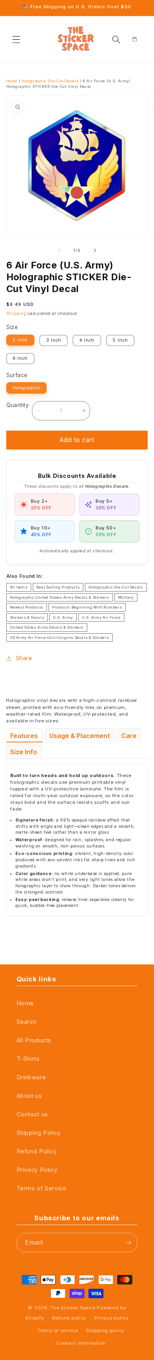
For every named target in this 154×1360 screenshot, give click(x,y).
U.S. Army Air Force (101, 617)
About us (29, 1095)
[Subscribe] (128, 1242)
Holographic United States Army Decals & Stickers (59, 597)
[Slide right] (94, 250)
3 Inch (53, 340)
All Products (34, 1040)
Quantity (17, 405)
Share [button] (24, 658)
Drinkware (31, 1077)
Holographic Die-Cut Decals (50, 81)
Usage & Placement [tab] (79, 736)
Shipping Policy (39, 1132)
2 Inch (20, 339)
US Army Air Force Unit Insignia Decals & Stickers (59, 637)
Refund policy (69, 1318)
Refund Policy (37, 1151)
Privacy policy (111, 1318)
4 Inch (86, 340)
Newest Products (26, 607)
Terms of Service (42, 1188)
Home (12, 81)
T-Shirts (28, 1058)
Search (27, 1021)
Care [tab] (129, 736)
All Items (19, 587)
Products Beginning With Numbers (87, 607)
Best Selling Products (58, 587)
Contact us (32, 1114)
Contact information (81, 1343)
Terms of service (58, 1330)
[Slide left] (59, 250)
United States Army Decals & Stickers (47, 627)
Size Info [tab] (23, 752)
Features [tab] (24, 736)
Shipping (16, 313)
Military (126, 597)
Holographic (26, 387)
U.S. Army (63, 617)
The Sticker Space (72, 1307)
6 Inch (20, 358)
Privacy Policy (37, 1169)
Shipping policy (105, 1330)
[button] (17, 39)
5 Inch (120, 340)
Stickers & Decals (27, 617)
